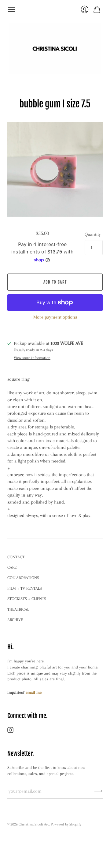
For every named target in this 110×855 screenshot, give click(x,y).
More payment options (55, 317)
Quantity (93, 234)
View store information (32, 358)
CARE (11, 567)
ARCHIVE (15, 619)
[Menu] (11, 9)
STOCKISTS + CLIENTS (26, 598)
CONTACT (15, 557)
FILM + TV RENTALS (24, 588)
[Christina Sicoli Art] (55, 48)
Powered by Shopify (66, 824)
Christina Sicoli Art (34, 824)
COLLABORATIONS (23, 577)
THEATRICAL (18, 609)
